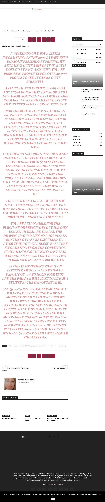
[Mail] (88, 1)
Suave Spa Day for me (60, 368)
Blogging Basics (52, 415)
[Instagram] (82, 1)
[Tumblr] (53, 39)
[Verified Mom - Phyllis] (10, 384)
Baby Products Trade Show (28, 346)
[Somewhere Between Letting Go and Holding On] (76, 91)
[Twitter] (98, 1)
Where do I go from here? (9, 418)
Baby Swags (41, 346)
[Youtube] (101, 1)
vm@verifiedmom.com (56, 484)
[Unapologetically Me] (52, 17)
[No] (102, 497)
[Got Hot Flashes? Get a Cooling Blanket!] (35, 409)
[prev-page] (73, 122)
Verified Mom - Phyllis (26, 379)
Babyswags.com (51, 346)
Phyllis (27, 415)
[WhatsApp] (44, 39)
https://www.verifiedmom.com (26, 382)
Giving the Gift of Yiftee (89, 114)
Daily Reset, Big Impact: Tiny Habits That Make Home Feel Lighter (90, 99)
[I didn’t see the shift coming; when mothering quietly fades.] (76, 108)
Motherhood (6, 415)
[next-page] (76, 122)
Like (100, 45)
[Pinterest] (92, 1)
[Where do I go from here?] (12, 409)
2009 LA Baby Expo (13, 346)
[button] (100, 6)
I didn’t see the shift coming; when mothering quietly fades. (92, 107)
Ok (53, 499)
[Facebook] (79, 1)
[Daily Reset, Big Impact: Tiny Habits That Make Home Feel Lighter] (76, 100)
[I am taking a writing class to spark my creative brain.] (57, 409)
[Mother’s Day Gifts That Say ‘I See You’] (87, 78)
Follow (98, 49)
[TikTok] (95, 1)
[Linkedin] (85, 1)
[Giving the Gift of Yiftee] (76, 116)
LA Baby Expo (61, 346)
